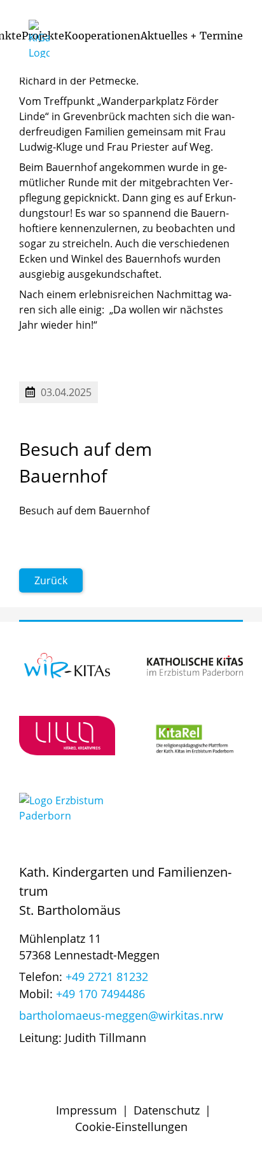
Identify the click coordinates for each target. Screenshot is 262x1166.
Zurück (50, 580)
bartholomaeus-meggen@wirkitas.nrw (121, 1015)
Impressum (86, 1110)
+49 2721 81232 (107, 976)
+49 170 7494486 (100, 993)
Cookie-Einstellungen (131, 1126)
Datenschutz (167, 1110)
